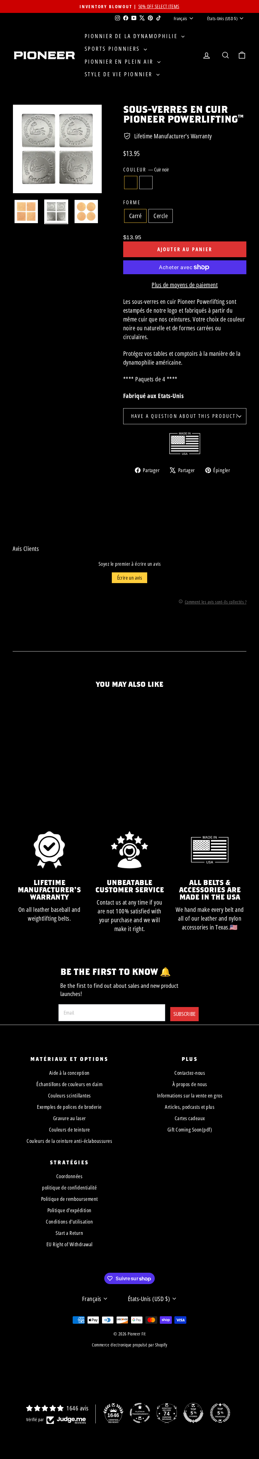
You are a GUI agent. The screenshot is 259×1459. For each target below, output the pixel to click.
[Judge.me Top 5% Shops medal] (193, 1413)
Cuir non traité (146, 182)
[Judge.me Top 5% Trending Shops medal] (220, 1413)
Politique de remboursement (69, 1198)
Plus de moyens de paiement (185, 285)
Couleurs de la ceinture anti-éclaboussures (69, 1140)
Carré (135, 215)
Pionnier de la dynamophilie (132, 36)
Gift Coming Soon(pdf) (189, 1129)
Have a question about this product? (184, 416)
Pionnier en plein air (120, 61)
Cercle (161, 215)
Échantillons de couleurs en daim (69, 1084)
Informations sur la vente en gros (190, 1095)
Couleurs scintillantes (69, 1095)
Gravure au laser (69, 1118)
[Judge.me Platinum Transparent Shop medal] (140, 1413)
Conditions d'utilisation (69, 1221)
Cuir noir (130, 182)
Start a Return (69, 1232)
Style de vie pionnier (120, 74)
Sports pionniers (113, 48)
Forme (132, 202)
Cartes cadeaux (190, 1118)
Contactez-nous (189, 1072)
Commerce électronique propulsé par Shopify (129, 1345)
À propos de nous (189, 1084)
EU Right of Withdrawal (69, 1244)
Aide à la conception (69, 1072)
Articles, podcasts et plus (189, 1106)
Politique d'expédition (69, 1210)
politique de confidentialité (69, 1187)
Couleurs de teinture (69, 1129)
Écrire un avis (129, 577)
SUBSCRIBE (184, 1013)
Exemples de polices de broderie (69, 1106)
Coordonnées (69, 1176)
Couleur (146, 169)
